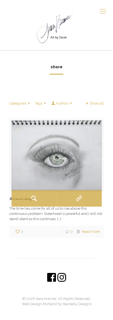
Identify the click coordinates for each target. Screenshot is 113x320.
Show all (97, 103)
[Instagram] (60, 311)
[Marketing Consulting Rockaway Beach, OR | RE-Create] (56, 25)
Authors (62, 103)
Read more (91, 231)
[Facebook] (53, 311)
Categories (17, 103)
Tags (38, 103)
